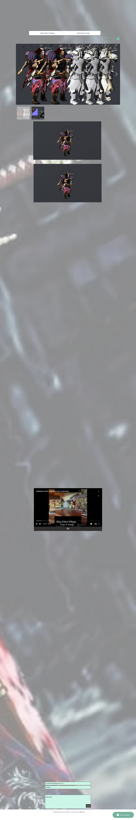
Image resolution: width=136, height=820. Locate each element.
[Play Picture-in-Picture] (95, 523)
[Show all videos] (68, 529)
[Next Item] (116, 74)
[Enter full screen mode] (99, 523)
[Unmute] (40, 523)
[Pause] (36, 523)
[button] (118, 38)
